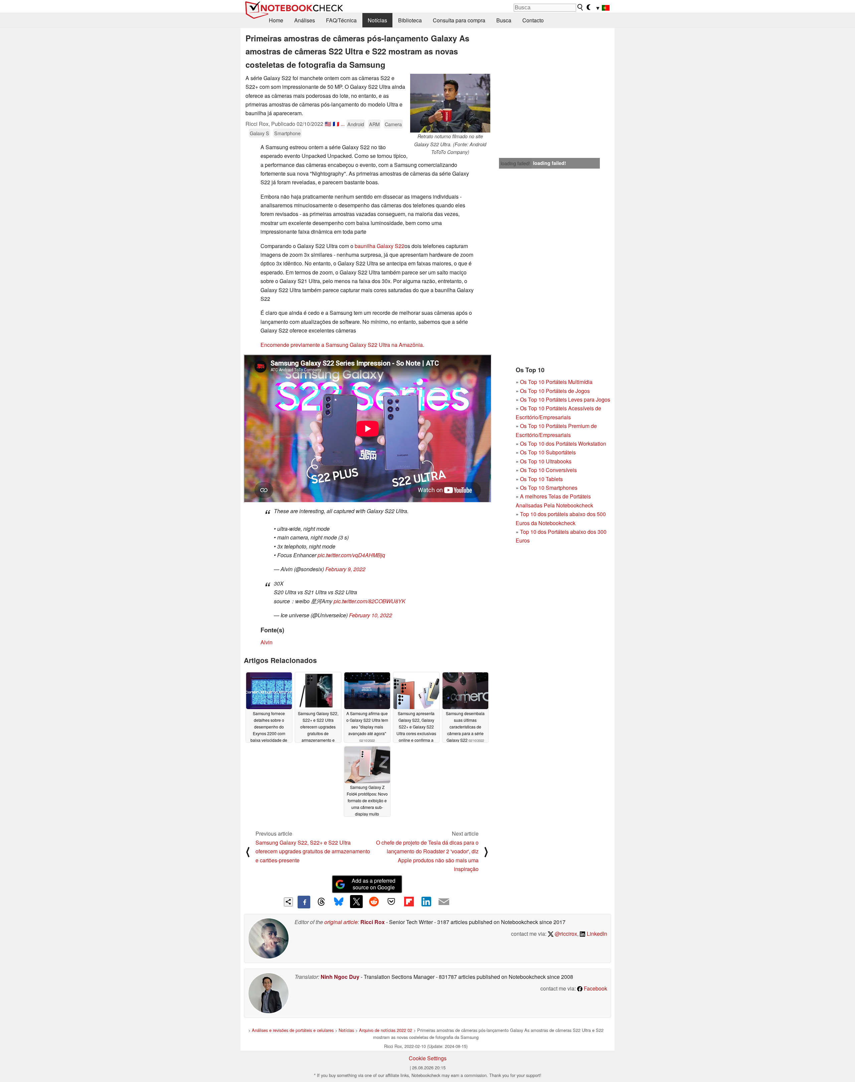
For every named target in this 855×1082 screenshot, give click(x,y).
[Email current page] (444, 902)
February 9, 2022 (345, 569)
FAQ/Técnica (341, 20)
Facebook (594, 988)
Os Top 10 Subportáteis (548, 452)
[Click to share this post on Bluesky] (338, 902)
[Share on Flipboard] (408, 901)
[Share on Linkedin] (426, 901)
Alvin (267, 642)
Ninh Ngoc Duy (340, 977)
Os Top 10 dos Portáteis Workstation (563, 443)
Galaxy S (259, 133)
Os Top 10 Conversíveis (548, 470)
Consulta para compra (459, 20)
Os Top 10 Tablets (541, 479)
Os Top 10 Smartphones (548, 487)
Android (355, 124)
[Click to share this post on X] (356, 901)
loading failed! (515, 163)
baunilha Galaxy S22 (379, 246)
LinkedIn (596, 933)
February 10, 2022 (370, 615)
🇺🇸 (328, 124)
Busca (503, 20)
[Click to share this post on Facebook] (304, 902)
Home (276, 20)
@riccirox (565, 933)
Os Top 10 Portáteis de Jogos (555, 391)
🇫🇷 (336, 124)
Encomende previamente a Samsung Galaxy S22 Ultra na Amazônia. (342, 345)
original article (341, 922)
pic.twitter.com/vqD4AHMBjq (351, 555)
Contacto (533, 20)
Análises (304, 20)
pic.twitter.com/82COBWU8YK (369, 601)
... (343, 124)
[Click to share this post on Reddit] (373, 901)
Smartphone (287, 133)
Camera (393, 124)
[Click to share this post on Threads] (321, 902)
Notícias (377, 20)
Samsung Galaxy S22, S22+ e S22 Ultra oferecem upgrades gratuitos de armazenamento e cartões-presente (312, 851)
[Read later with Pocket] (391, 901)
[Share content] (288, 901)
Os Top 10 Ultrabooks (545, 461)
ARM (374, 124)
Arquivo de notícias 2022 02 (385, 1030)
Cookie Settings (428, 1058)
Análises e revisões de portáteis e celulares (293, 1030)
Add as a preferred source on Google (373, 884)
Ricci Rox (372, 922)
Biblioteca (410, 20)
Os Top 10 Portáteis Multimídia (556, 382)
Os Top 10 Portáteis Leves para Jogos (565, 399)
